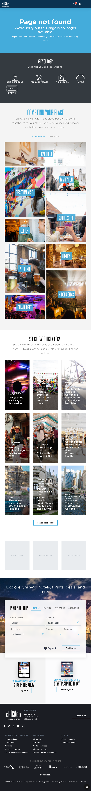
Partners (8, 746)
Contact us (81, 715)
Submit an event (68, 742)
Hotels (80, 82)
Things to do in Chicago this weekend (16, 400)
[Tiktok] (23, 726)
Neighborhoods (15, 82)
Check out (15, 629)
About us (37, 739)
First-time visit (25, 192)
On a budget (25, 307)
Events (12, 93)
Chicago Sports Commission (17, 752)
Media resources (40, 746)
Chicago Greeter (40, 749)
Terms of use (73, 782)
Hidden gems (66, 294)
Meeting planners (12, 739)
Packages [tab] (60, 608)
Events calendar (68, 739)
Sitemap (83, 782)
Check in (50, 618)
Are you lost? (45, 61)
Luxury (66, 256)
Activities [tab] (73, 608)
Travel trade (10, 742)
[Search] (80, 4)
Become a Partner (12, 749)
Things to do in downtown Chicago (73, 506)
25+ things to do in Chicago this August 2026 (16, 451)
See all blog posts (45, 522)
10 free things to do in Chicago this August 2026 (45, 451)
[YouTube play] (18, 726)
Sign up (24, 690)
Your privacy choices (58, 782)
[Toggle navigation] (86, 4)
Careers (36, 742)
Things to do (62, 82)
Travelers (68, 629)
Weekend (25, 268)
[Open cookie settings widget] (87, 787)
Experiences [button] (38, 137)
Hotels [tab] (36, 608)
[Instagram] (13, 726)
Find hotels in (16, 618)
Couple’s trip (66, 217)
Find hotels (71, 648)
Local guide (45, 153)
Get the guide (67, 689)
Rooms (49, 629)
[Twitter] (9, 726)
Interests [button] (54, 137)
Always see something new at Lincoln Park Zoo (17, 504)
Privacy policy (44, 782)
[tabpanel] (45, 634)
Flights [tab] (47, 608)
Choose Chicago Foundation (45, 752)
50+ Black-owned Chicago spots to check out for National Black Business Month (73, 446)
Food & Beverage (39, 82)
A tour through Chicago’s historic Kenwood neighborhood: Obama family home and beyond (45, 497)
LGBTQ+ (25, 230)
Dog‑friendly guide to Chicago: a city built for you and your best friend (73, 396)
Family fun (66, 179)
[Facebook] (4, 726)
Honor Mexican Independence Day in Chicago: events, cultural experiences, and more (45, 392)
